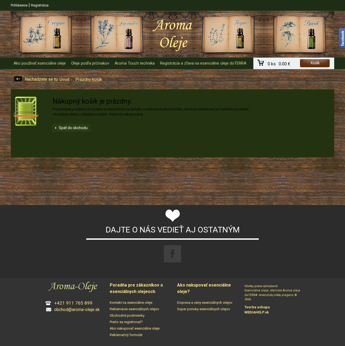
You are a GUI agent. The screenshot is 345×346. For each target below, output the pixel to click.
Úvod (64, 79)
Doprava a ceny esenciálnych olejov (204, 303)
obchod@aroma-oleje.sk (77, 309)
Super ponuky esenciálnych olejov (203, 309)
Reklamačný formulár (126, 335)
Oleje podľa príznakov (90, 63)
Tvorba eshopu (257, 307)
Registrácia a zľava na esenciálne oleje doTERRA (203, 63)
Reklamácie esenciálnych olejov (134, 309)
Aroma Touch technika (135, 63)
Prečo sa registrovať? (126, 322)
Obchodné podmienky (127, 315)
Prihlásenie (19, 5)
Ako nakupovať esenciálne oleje (135, 328)
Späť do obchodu (73, 128)
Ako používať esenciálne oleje (39, 63)
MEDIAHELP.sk (256, 312)
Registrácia (40, 5)
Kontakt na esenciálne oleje (131, 303)
